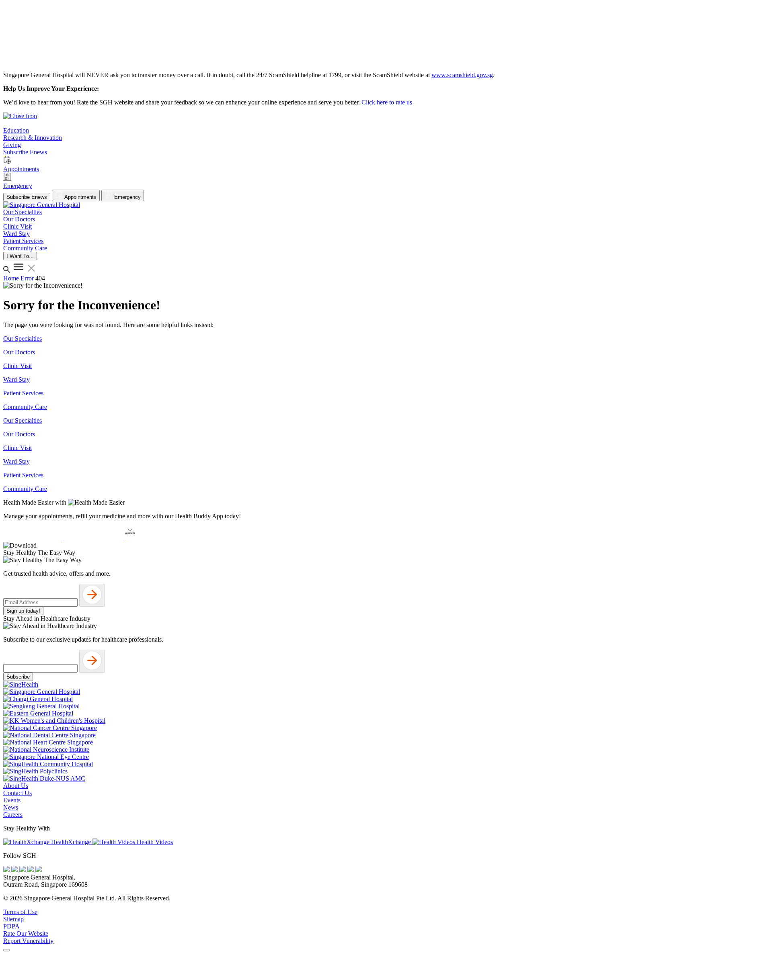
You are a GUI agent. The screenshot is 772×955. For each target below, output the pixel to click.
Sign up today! (23, 611)
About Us (15, 785)
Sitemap (13, 919)
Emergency (127, 197)
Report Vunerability (28, 940)
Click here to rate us (386, 102)
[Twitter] (31, 870)
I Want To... (20, 256)
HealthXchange (70, 841)
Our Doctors (19, 352)
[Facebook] (7, 870)
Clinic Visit (17, 365)
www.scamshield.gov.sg (462, 75)
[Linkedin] (38, 870)
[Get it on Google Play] (94, 538)
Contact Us (17, 792)
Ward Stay (16, 379)
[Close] (6, 950)
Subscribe (18, 677)
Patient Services (23, 393)
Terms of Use (20, 911)
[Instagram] (23, 870)
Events (12, 800)
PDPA (11, 926)
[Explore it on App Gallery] (153, 538)
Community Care (25, 406)
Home (12, 278)
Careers (13, 814)
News (10, 807)
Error (28, 278)
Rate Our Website (25, 933)
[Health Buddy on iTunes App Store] (33, 538)
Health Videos (154, 841)
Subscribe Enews (26, 197)
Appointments (79, 197)
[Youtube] (15, 870)
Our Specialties (22, 338)
